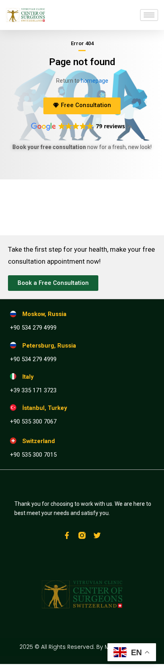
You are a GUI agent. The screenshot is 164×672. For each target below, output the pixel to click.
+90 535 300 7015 (33, 454)
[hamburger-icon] (149, 15)
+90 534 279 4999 (33, 327)
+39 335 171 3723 (33, 390)
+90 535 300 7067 (33, 421)
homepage (94, 81)
